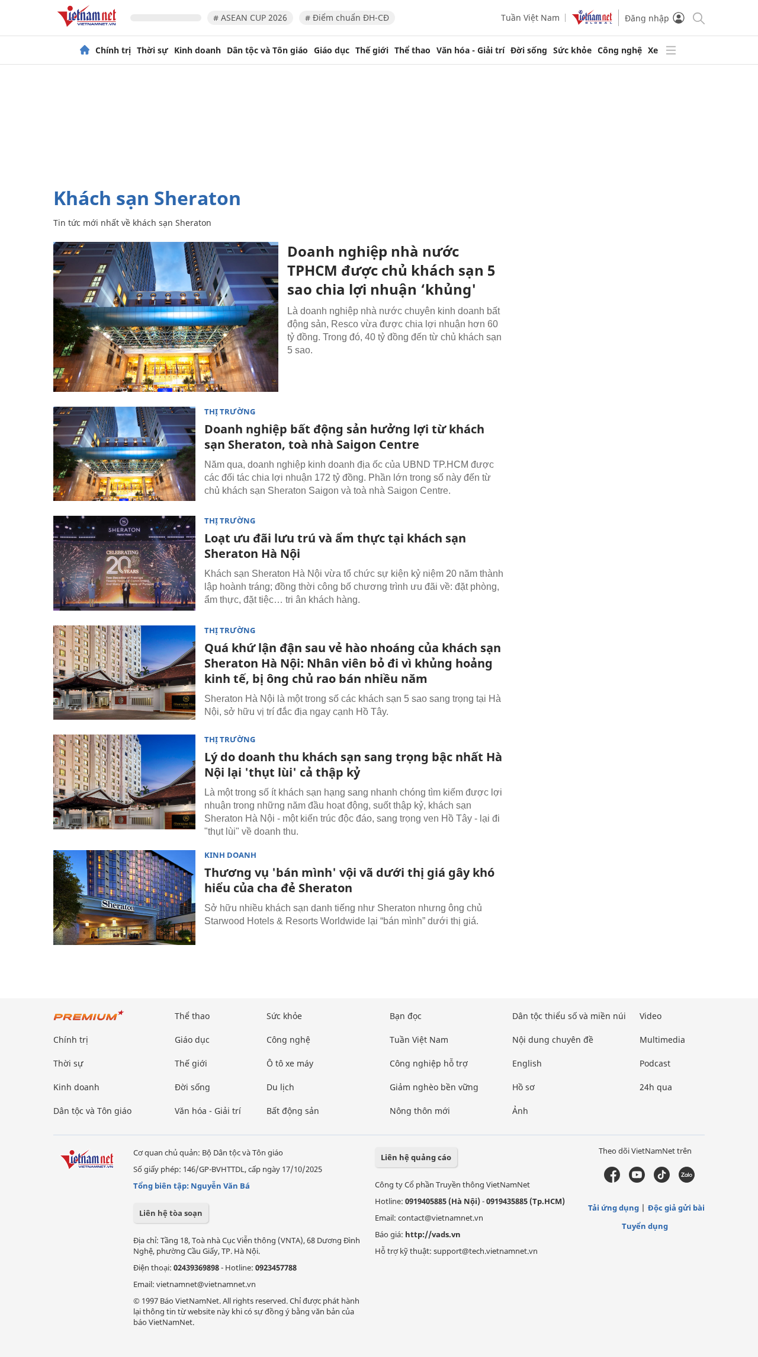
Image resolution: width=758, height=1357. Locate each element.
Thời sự (152, 50)
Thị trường (229, 412)
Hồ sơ (523, 1087)
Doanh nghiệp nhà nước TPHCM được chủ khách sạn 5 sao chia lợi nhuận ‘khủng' (391, 270)
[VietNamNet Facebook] (612, 1179)
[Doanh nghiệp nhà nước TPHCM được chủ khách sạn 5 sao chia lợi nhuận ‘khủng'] (165, 317)
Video (650, 1015)
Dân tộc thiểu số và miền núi (569, 1015)
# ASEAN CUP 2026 (250, 17)
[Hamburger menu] (671, 50)
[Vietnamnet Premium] (88, 1021)
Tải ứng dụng (613, 1207)
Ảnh (520, 1110)
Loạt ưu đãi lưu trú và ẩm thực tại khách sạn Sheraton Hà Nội (335, 545)
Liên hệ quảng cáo (416, 1157)
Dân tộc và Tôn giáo (267, 50)
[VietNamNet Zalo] (687, 1179)
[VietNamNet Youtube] (637, 1179)
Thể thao (412, 50)
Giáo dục (331, 50)
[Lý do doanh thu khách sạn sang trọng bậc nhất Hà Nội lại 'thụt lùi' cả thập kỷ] (124, 782)
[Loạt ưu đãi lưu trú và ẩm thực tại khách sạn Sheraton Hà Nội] (124, 563)
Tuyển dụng (645, 1226)
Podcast (655, 1063)
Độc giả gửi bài (676, 1207)
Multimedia (662, 1039)
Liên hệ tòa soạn (171, 1213)
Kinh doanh (197, 50)
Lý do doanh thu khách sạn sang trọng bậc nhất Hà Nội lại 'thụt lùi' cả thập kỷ (353, 764)
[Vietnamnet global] (592, 21)
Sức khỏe (572, 50)
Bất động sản (292, 1110)
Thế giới (371, 50)
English (527, 1063)
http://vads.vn (433, 1234)
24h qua (656, 1087)
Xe (653, 50)
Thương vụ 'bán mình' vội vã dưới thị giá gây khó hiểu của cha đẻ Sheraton (349, 880)
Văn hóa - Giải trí (470, 50)
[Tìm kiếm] (698, 17)
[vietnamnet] (88, 29)
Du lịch (280, 1087)
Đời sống (528, 50)
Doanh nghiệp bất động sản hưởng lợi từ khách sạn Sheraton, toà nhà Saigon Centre (344, 436)
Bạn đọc (406, 1015)
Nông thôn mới (420, 1110)
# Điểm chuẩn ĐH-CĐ (347, 17)
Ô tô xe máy (289, 1063)
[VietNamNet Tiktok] (662, 1179)
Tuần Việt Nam (530, 17)
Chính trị (113, 50)
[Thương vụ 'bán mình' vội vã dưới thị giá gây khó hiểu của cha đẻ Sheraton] (124, 897)
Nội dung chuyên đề (552, 1039)
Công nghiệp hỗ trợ (429, 1063)
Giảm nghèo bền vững (434, 1087)
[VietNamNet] (84, 50)
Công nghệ (620, 50)
